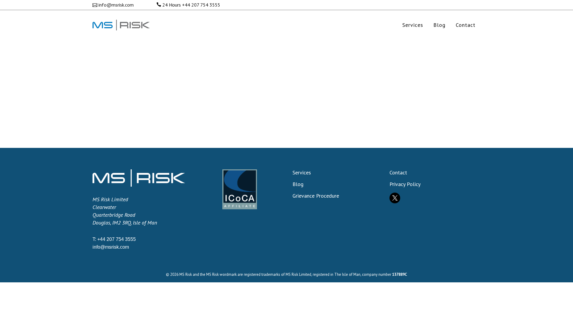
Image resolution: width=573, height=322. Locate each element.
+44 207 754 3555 (201, 5)
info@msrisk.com (116, 5)
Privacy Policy (404, 184)
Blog (298, 184)
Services (301, 172)
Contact (398, 172)
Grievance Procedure (315, 196)
